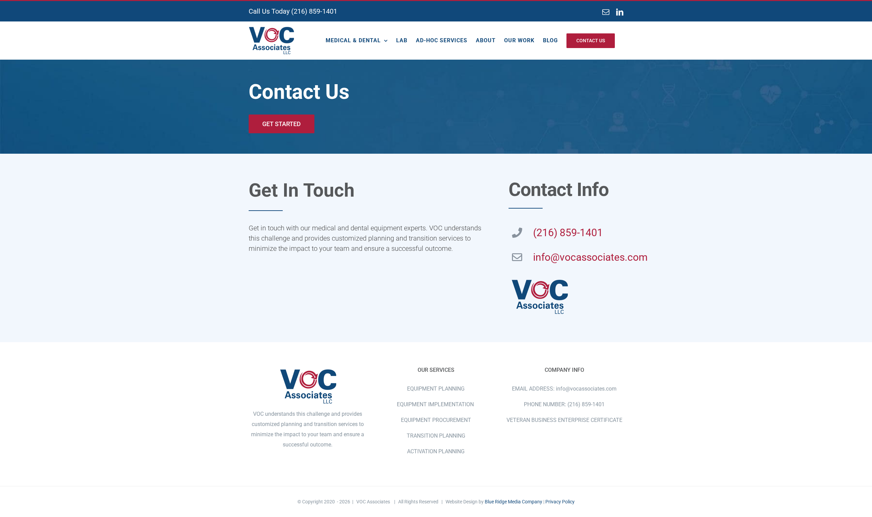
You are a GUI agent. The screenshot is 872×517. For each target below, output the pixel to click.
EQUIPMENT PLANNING (436, 388)
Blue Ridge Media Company (513, 501)
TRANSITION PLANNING (436, 435)
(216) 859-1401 (314, 11)
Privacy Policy (560, 501)
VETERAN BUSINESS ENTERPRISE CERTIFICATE (564, 420)
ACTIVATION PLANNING (436, 451)
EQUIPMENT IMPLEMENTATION (436, 404)
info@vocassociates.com (590, 257)
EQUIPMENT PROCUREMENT (436, 420)
